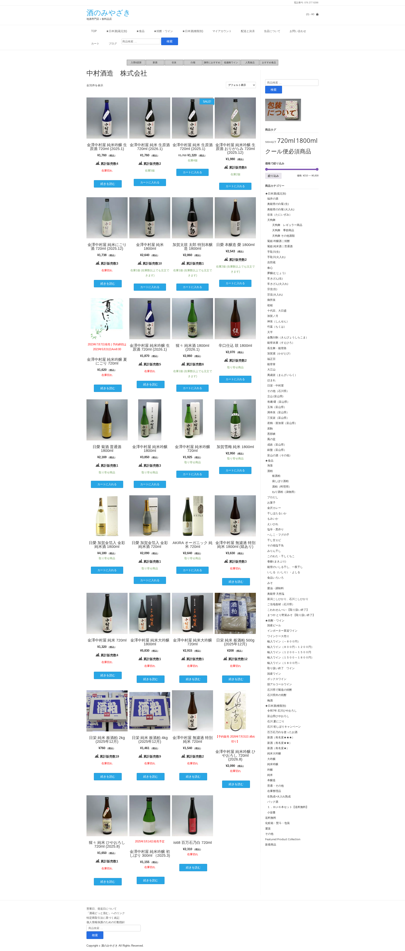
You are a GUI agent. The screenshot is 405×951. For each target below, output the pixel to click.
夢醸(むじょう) (276, 273)
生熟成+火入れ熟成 (279, 796)
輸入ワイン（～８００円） (283, 641)
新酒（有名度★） (278, 748)
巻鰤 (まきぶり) (276, 561)
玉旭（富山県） (276, 407)
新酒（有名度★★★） (281, 737)
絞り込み (273, 175)
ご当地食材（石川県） (281, 604)
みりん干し (274, 551)
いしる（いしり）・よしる (283, 572)
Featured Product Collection (282, 839)
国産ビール (274, 625)
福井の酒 (272, 198)
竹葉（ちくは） (276, 326)
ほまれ (271, 380)
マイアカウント (222, 31)
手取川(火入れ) (276, 257)
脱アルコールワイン (279, 684)
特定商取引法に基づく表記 (102, 918)
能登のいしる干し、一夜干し (285, 567)
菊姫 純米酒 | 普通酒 (280, 246)
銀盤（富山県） (276, 450)
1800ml (306, 140)
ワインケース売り (278, 636)
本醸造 (271, 780)
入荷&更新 (136, 62)
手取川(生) (273, 252)
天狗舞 (271, 220)
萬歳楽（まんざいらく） (282, 375)
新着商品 (270, 844)
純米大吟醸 (274, 753)
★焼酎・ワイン (163, 31)
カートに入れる (149, 182)
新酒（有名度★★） (279, 743)
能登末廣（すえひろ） (281, 342)
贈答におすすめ (212, 62)
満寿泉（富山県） (278, 412)
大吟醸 (271, 759)
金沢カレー (274, 508)
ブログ (113, 43)
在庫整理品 (274, 791)
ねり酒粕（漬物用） (283, 492)
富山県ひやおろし (278, 716)
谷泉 (174, 62)
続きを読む (107, 183)
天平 (270, 332)
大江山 (271, 369)
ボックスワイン (276, 679)
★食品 (140, 31)
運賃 (268, 828)
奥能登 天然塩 (275, 594)
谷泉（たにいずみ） (279, 214)
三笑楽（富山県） (278, 418)
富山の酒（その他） (279, 455)
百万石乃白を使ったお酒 (282, 732)
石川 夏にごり (275, 721)
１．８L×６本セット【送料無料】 (288, 807)
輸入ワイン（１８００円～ (283, 663)
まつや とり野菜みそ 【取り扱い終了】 (291, 615)
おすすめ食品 (269, 62)
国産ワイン (274, 673)
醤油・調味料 (275, 588)
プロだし (272, 497)
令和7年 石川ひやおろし (282, 710)
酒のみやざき (108, 13)
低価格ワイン (231, 62)
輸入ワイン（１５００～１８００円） (290, 657)
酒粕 (270, 471)
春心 (270, 268)
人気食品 (250, 62)
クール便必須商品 (288, 151)
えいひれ (272, 524)
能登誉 (271, 364)
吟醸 (270, 769)
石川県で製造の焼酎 (279, 690)
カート (95, 43)
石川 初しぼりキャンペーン (284, 726)
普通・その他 (275, 786)
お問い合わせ (298, 31)
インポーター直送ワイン (282, 630)
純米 (270, 775)
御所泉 (271, 300)
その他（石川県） (278, 391)
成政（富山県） (276, 444)
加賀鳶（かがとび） (279, 353)
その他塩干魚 (275, 545)
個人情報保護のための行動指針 (105, 922)
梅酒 (270, 700)
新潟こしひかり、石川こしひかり (287, 599)
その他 (269, 834)
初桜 (270, 305)
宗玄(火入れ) (276, 294)
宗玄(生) (272, 289)
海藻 (270, 465)
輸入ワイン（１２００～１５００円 (289, 652)
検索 (274, 89)
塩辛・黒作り (275, 529)
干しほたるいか (276, 513)
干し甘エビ (274, 540)
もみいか (272, 518)
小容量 (271, 812)
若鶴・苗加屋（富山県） (282, 423)
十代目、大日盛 (276, 310)
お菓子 (271, 502)
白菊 (193, 62)
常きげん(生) (275, 278)
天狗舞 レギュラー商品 (285, 225)
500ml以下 (270, 141)
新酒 (155, 62)
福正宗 (271, 359)
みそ (270, 583)
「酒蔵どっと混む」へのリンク (105, 913)
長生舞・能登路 (276, 348)
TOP (94, 31)
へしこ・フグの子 (278, 534)
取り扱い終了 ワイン (281, 668)
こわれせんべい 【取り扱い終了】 (288, 610)
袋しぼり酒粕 (279, 481)
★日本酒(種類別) (192, 31)
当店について (272, 31)
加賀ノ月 (272, 316)
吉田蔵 (271, 262)
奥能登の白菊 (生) (278, 204)
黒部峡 (271, 434)
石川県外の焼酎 (276, 695)
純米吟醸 (272, 764)
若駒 (270, 428)
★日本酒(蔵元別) (116, 31)
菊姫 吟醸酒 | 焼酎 (278, 241)
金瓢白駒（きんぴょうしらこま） (287, 337)
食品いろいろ (275, 578)
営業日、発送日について (101, 908)
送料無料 (270, 818)
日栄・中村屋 (275, 385)
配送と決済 (248, 31)
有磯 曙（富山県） (278, 402)
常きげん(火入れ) (277, 284)
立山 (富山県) (275, 396)
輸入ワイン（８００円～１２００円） (290, 647)
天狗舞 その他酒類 (282, 236)
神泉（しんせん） (278, 321)
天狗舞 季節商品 (281, 230)
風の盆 (271, 439)
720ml (286, 140)
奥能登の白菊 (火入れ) (280, 209)
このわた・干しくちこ (281, 556)
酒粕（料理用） (280, 486)
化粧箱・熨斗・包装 (277, 823)
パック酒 (272, 802)
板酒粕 (274, 476)
